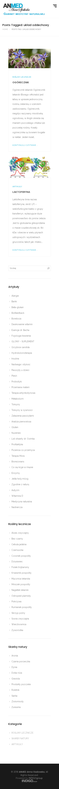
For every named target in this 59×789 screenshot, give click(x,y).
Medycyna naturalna (21, 501)
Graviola (15, 678)
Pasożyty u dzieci (20, 370)
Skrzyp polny (18, 613)
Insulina (15, 358)
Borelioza (16, 318)
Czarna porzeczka (20, 661)
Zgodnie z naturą (20, 484)
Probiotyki (16, 381)
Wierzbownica (18, 624)
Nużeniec (16, 433)
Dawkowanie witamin (22, 324)
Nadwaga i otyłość (20, 364)
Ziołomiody (17, 701)
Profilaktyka (17, 444)
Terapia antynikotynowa (23, 393)
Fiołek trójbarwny (20, 567)
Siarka (14, 696)
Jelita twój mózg (19, 478)
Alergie (15, 296)
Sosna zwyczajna (20, 618)
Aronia (14, 655)
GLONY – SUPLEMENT (22, 341)
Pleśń (14, 376)
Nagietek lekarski (19, 590)
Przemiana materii (20, 387)
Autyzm (15, 490)
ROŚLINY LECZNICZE (21, 77)
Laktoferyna (21, 192)
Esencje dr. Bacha (20, 330)
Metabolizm (17, 398)
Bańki (14, 301)
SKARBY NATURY (20, 738)
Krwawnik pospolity (21, 573)
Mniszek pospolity (20, 584)
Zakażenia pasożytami (22, 415)
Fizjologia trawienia (21, 336)
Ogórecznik (20, 82)
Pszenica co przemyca (23, 450)
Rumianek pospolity (21, 607)
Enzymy (15, 473)
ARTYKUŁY (17, 186)
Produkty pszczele (21, 684)
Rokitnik (15, 690)
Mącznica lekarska (20, 578)
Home (5, 29)
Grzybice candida (20, 347)
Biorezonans (17, 461)
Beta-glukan (17, 307)
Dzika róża (16, 673)
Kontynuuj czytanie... (25, 145)
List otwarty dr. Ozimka (23, 438)
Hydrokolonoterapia (21, 353)
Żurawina (16, 707)
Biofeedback (17, 313)
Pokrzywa (16, 601)
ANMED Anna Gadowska (32, 771)
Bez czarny (17, 538)
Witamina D (17, 496)
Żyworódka (17, 630)
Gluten (14, 427)
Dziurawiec (17, 561)
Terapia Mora (18, 456)
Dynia (14, 667)
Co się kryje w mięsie (22, 467)
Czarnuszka (17, 550)
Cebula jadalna (18, 544)
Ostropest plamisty (21, 596)
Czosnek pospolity (21, 556)
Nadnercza (16, 507)
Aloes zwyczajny (20, 533)
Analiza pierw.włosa (21, 421)
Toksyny (15, 404)
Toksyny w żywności (22, 410)
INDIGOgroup (36, 778)
